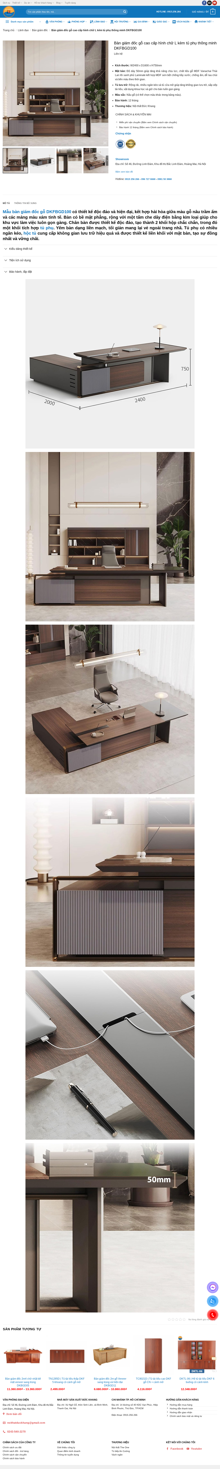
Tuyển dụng (70, 3)
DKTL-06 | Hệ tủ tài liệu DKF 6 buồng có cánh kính (197, 1380)
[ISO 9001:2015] (120, 146)
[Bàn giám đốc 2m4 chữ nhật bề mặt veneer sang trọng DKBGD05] (23, 1355)
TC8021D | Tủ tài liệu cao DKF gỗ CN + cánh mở (153, 1380)
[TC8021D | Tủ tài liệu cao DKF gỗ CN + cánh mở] (153, 1355)
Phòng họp (78, 21)
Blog (58, 3)
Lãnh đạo (99, 21)
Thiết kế (16, 3)
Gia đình (142, 21)
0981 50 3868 (165, 179)
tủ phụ (46, 228)
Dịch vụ (6, 3)
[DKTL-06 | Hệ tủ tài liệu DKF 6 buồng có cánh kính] (197, 1355)
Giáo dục (162, 21)
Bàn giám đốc (40, 30)
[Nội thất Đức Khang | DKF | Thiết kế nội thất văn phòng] (12, 12)
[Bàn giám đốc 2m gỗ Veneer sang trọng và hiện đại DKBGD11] (110, 1355)
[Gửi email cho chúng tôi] (209, 2)
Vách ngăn (183, 21)
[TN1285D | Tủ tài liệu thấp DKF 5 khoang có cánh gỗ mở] (66, 1355)
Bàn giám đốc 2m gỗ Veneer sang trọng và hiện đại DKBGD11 (110, 1382)
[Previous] (5, 1364)
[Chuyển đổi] (6, 249)
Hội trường (121, 21)
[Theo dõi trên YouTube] (214, 2)
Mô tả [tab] (6, 203)
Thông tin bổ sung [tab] (25, 203)
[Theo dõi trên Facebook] (204, 2)
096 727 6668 (148, 179)
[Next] (214, 1364)
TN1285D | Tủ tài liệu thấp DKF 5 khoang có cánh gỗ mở (66, 1380)
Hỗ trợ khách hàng (43, 3)
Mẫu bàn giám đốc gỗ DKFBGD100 (37, 211)
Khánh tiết (205, 21)
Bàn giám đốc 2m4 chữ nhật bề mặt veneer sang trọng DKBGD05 (23, 1382)
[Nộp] (124, 12)
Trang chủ (8, 30)
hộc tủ (30, 233)
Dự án (27, 3)
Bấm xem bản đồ (124, 171)
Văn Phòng (55, 21)
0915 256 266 (132, 179)
